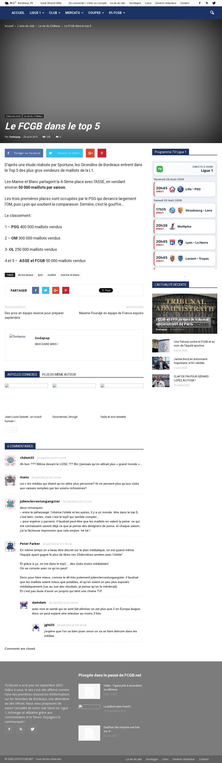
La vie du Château (33, 116)
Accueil (18, 13)
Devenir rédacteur (165, 3)
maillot (52, 274)
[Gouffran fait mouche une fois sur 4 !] (89, 733)
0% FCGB (115, 13)
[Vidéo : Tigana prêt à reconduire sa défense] (89, 691)
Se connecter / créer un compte (88, 3)
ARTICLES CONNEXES (22, 374)
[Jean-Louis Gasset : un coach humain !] (26, 398)
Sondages (135, 3)
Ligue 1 (35, 13)
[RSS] (207, 3)
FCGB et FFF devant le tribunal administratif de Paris (182, 321)
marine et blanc (70, 274)
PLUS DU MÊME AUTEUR (59, 374)
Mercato (72, 13)
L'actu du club (13, 116)
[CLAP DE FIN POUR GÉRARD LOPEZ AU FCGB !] (161, 380)
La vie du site (117, 3)
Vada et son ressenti (113, 416)
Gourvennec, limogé (64, 416)
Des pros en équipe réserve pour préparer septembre (34, 315)
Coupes (94, 13)
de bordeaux (25, 274)
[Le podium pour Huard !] (89, 712)
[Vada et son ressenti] (122, 398)
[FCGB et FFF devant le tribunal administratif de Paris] (184, 314)
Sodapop (14, 136)
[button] (212, 13)
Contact (184, 3)
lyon (40, 274)
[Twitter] (214, 3)
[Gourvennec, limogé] (74, 398)
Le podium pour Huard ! (117, 706)
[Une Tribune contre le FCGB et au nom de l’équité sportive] (161, 345)
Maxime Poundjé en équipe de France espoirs (111, 313)
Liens (148, 3)
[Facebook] (199, 3)
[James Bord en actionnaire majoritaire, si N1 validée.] (161, 363)
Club (53, 13)
